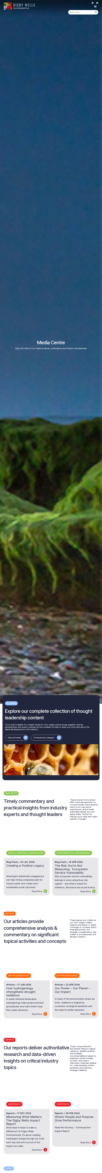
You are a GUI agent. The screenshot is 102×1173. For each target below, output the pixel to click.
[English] (94, 3)
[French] (98, 3)
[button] (95, 6)
